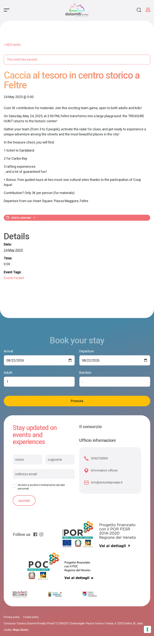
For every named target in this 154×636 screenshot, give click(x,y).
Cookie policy (31, 617)
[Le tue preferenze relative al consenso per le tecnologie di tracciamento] (147, 629)
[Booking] (148, 10)
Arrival (8, 351)
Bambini (85, 373)
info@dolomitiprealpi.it (106, 482)
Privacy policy (12, 617)
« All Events (12, 45)
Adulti (8, 373)
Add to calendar (21, 217)
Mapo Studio (21, 629)
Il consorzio (90, 426)
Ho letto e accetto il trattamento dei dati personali (41, 486)
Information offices (104, 470)
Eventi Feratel (14, 278)
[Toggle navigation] (6, 10)
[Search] (139, 10)
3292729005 (99, 458)
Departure (86, 351)
